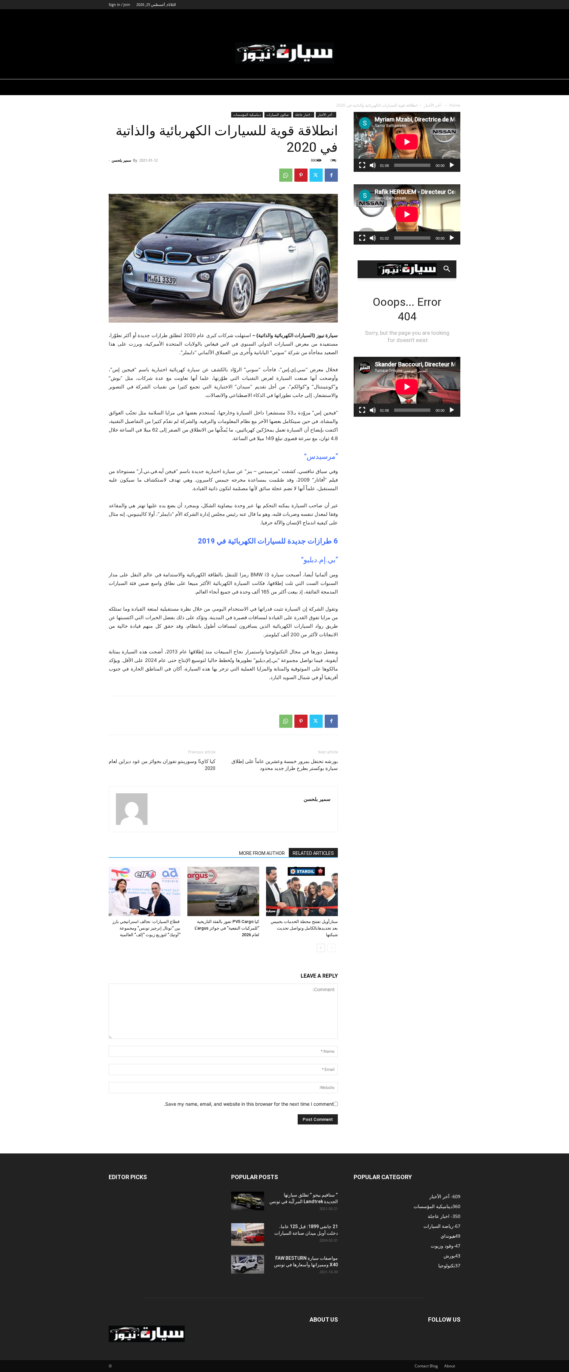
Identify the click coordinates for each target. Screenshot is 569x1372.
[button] (452, 18)
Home (454, 105)
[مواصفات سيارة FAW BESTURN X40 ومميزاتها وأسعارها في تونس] (247, 1264)
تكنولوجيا (431, 17)
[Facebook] (331, 175)
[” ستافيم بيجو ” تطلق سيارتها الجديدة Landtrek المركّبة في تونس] (247, 1201)
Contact (422, 1366)
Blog (434, 1366)
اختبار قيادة (368, 17)
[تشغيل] (451, 165)
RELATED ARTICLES (313, 853)
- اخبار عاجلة (303, 114)
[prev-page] (331, 948)
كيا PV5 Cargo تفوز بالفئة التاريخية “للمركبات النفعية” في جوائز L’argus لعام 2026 (227, 928)
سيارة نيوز (398, 17)
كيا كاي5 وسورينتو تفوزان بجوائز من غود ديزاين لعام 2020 (162, 764)
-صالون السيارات (244, 17)
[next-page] (321, 948)
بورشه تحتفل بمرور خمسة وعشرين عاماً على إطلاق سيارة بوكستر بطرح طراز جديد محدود (284, 764)
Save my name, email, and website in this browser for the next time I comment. (249, 1104)
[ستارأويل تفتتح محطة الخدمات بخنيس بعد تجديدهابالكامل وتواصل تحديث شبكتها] (302, 891)
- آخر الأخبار (433, 105)
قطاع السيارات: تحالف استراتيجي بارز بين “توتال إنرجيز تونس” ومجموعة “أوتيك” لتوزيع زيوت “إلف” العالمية (146, 928)
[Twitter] (316, 175)
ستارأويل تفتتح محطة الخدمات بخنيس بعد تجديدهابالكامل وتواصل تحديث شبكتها (304, 928)
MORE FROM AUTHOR (262, 853)
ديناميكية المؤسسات (329, 17)
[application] (407, 142)
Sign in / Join (119, 4)
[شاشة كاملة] (362, 165)
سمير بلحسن (121, 160)
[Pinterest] (301, 175)
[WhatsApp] (285, 175)
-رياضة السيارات (285, 17)
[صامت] (372, 165)
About (449, 1366)
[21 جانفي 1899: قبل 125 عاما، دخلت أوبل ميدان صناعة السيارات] (247, 1234)
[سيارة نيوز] (284, 53)
